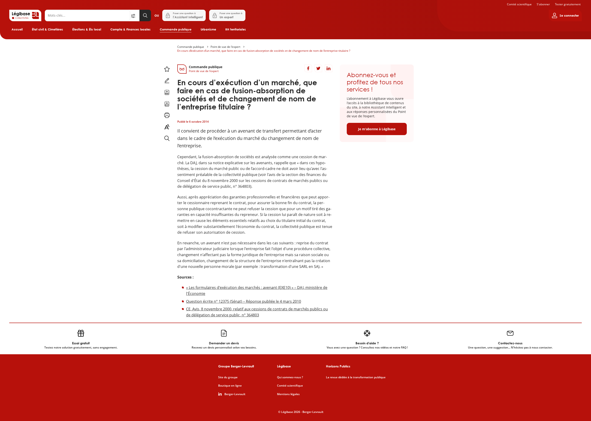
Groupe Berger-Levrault (236, 366)
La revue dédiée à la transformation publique (356, 377)
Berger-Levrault (234, 394)
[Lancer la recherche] (145, 15)
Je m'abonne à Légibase (376, 129)
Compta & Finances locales (130, 29)
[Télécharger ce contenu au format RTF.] (167, 103)
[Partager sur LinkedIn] (328, 68)
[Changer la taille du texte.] (167, 126)
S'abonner (543, 4)
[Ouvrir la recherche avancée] (134, 15)
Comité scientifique (519, 4)
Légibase (284, 366)
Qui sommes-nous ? (290, 377)
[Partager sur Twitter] (318, 68)
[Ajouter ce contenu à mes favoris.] (167, 69)
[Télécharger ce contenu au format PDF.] (167, 92)
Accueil (17, 29)
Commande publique (175, 29)
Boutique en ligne (230, 386)
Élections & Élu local (86, 29)
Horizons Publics (338, 366)
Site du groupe (228, 377)
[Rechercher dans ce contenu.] (167, 138)
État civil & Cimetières (47, 29)
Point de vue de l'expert (225, 47)
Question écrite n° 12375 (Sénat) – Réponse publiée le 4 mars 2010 (243, 301)
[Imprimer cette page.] (167, 115)
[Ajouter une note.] (167, 80)
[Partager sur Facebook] (308, 68)
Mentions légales (288, 394)
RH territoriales (235, 29)
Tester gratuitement (568, 4)
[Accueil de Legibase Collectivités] (25, 15)
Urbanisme (208, 29)
